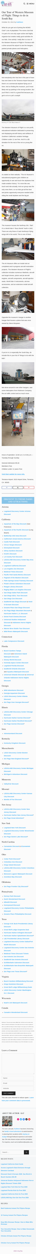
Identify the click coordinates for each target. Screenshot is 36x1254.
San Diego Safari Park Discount (15, 593)
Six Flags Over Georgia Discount (16, 702)
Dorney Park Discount (12, 896)
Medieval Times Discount (13, 572)
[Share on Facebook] (7, 487)
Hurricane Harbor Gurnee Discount (17, 718)
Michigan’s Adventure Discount (15, 774)
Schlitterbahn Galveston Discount (16, 962)
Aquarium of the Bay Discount (15, 524)
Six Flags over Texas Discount (15, 971)
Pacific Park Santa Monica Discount (17, 575)
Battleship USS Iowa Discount (15, 536)
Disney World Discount (12, 660)
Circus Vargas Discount (13, 545)
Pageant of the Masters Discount (16, 578)
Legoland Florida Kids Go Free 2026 (13, 1190)
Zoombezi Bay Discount (13, 877)
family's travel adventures (13, 1131)
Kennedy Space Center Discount (16, 663)
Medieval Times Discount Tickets (16, 953)
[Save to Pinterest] (29, 487)
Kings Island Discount (12, 865)
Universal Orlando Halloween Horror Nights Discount (19, 678)
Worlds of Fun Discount (13, 799)
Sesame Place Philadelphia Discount (17, 914)
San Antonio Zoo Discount (14, 956)
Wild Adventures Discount (13, 690)
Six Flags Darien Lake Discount (15, 837)
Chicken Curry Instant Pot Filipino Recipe (15, 1243)
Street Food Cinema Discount (15, 617)
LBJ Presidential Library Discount (16, 939)
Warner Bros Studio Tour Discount (17, 628)
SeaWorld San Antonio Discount (16, 959)
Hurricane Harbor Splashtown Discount (18, 936)
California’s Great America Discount (17, 539)
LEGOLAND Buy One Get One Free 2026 (15, 1197)
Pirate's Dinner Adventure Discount (17, 584)
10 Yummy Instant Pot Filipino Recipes (14, 1215)
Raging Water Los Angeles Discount (17, 590)
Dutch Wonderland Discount (14, 899)
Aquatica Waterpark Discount (18, 672)
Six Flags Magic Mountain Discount (17, 610)
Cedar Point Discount (12, 859)
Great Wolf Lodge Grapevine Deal (16, 930)
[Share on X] (18, 487)
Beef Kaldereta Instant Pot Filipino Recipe (15, 1208)
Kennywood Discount (12, 905)
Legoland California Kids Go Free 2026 (14, 1194)
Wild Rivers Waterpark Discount (16, 631)
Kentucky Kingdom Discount (14, 743)
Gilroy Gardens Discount (13, 551)
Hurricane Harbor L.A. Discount (15, 613)
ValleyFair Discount (11, 784)
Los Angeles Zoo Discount (14, 569)
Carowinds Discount (11, 846)
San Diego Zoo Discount (13, 598)
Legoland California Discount (15, 566)
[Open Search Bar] (24, 3)
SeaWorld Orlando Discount (14, 669)
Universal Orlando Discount (14, 675)
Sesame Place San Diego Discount (17, 607)
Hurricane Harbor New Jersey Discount (18, 815)
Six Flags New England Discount (16, 759)
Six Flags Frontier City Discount (16, 886)
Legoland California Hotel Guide (12, 1164)
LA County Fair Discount (13, 557)
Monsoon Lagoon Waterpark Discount (18, 874)
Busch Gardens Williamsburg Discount (18, 981)
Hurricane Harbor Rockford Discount (17, 721)
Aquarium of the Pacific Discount (16, 530)
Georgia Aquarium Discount (14, 693)
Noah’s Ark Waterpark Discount (15, 1003)
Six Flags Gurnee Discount (14, 724)
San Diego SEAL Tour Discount (15, 596)
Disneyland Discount (11, 548)
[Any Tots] (7, 3)
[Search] (26, 1152)
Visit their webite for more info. (13, 474)
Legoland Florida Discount (14, 666)
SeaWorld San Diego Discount (15, 602)
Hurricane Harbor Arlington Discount (17, 933)
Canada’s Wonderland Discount (16, 1012)
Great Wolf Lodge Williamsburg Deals (18, 987)
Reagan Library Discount (13, 587)
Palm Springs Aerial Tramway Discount (18, 581)
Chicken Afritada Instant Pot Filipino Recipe (16, 1236)
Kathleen (17, 1129)
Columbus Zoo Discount (13, 862)
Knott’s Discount (10, 554)
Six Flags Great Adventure (14, 818)
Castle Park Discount (12, 542)
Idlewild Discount (10, 902)
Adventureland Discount (13, 733)
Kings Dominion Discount (13, 984)
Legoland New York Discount (15, 828)
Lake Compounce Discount (14, 641)
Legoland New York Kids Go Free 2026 (14, 1187)
